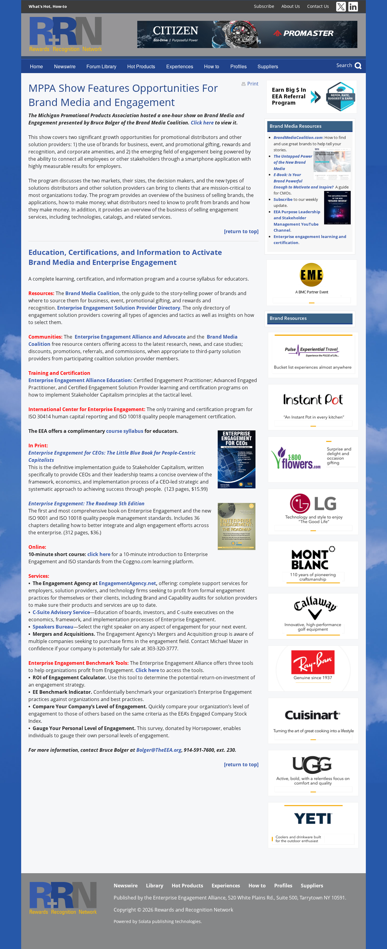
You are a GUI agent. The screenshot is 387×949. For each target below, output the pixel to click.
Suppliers (268, 66)
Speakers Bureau (53, 626)
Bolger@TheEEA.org (158, 750)
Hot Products (141, 66)
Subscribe (264, 6)
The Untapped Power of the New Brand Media (293, 162)
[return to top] (241, 231)
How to (211, 66)
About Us (290, 6)
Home (36, 66)
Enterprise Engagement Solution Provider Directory (118, 307)
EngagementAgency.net (127, 583)
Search (344, 65)
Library (154, 885)
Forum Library (101, 66)
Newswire (65, 66)
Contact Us (318, 6)
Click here (202, 122)
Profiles (238, 66)
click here (98, 554)
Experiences (179, 66)
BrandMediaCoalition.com (298, 137)
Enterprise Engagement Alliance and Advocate (129, 336)
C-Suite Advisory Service (61, 612)
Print (253, 83)
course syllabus (124, 431)
